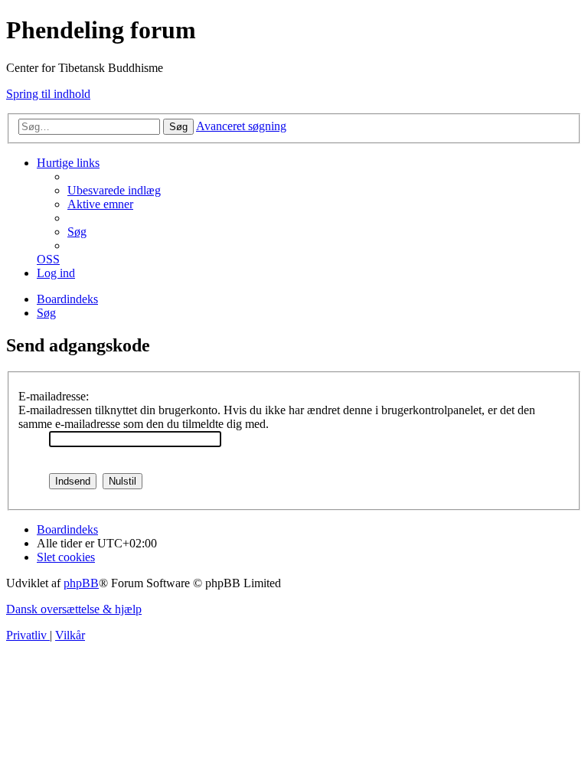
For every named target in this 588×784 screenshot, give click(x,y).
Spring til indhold (48, 93)
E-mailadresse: (53, 396)
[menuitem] (114, 190)
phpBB (81, 583)
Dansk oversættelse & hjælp (74, 609)
